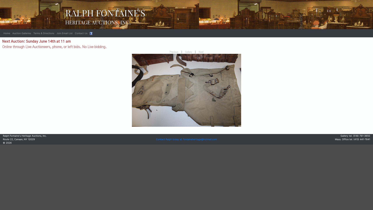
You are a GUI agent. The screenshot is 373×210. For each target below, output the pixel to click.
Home (6, 33)
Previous (174, 52)
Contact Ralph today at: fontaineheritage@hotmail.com (186, 139)
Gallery (188, 52)
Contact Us (81, 33)
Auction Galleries (21, 33)
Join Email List (65, 33)
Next (201, 52)
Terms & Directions (43, 33)
